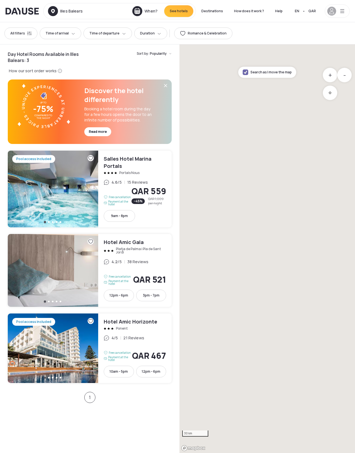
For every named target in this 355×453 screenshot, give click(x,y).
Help (279, 11)
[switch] (203, 33)
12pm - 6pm (119, 295)
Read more (98, 131)
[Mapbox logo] (193, 448)
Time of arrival (57, 33)
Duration (147, 33)
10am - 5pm (119, 371)
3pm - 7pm (151, 295)
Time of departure (104, 33)
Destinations (212, 11)
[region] (267, 248)
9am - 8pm (119, 215)
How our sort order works (33, 70)
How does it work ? (249, 11)
